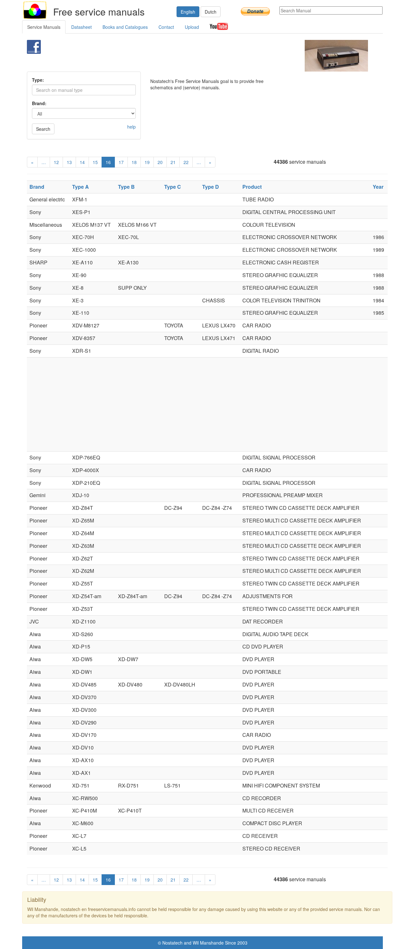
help (131, 126)
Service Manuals (43, 27)
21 (173, 162)
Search (43, 129)
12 (56, 162)
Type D (210, 186)
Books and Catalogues (125, 27)
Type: (38, 80)
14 (82, 162)
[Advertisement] (192, 56)
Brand (36, 186)
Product (252, 186)
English (188, 12)
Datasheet (81, 27)
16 (108, 162)
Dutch (210, 12)
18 (134, 162)
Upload (192, 27)
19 (147, 162)
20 (160, 162)
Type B (126, 186)
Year (378, 186)
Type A (80, 186)
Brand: (39, 103)
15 (95, 162)
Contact (166, 27)
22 (186, 162)
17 (121, 162)
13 (69, 162)
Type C (172, 186)
